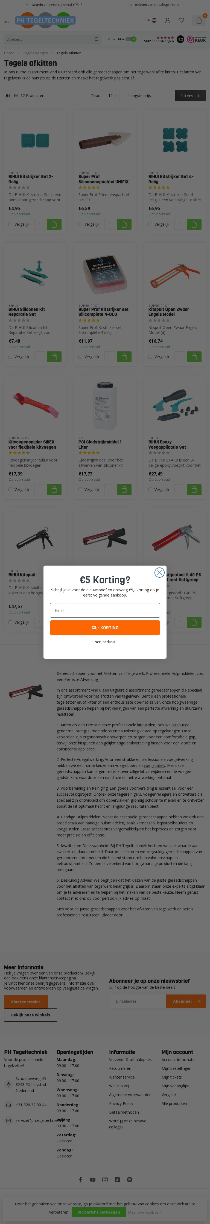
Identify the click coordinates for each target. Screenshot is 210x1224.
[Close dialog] (159, 572)
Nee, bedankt (105, 642)
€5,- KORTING (105, 627)
